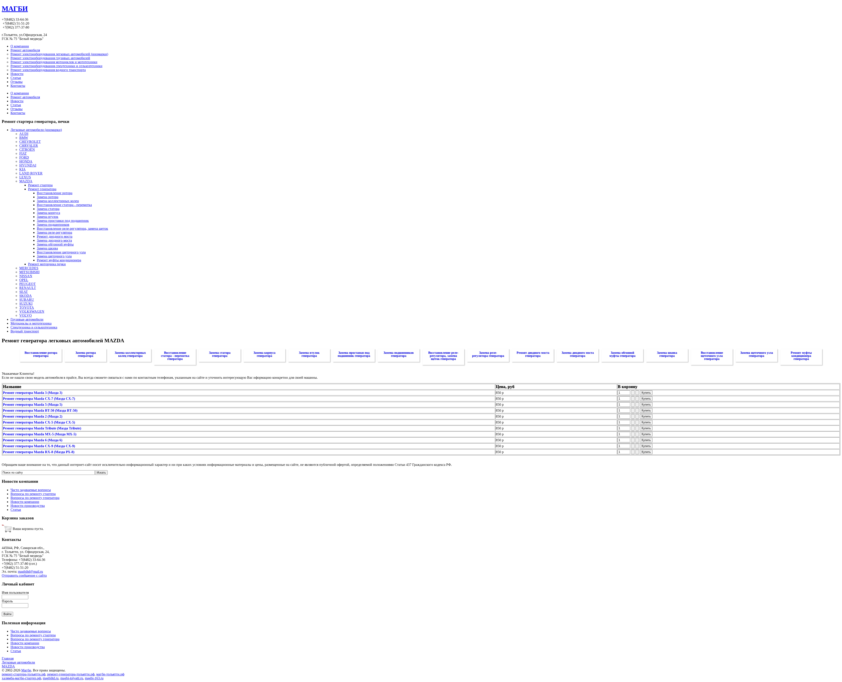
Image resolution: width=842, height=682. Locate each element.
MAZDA (25, 181)
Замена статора (48, 209)
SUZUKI (25, 303)
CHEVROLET (30, 142)
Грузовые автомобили (27, 319)
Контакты (18, 113)
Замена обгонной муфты (55, 244)
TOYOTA (26, 307)
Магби (26, 670)
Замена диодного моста (54, 240)
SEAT (23, 292)
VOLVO (25, 315)
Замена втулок (47, 217)
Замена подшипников (53, 224)
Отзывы (17, 109)
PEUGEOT (27, 284)
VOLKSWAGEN (31, 311)
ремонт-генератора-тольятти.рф (71, 674)
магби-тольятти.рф (110, 674)
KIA (22, 169)
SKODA (25, 296)
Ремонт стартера (40, 185)
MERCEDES (28, 268)
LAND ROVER (31, 173)
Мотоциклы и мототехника (31, 323)
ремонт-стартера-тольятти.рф (23, 674)
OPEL (23, 280)
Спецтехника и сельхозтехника (34, 327)
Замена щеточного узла (54, 256)
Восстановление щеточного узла (61, 252)
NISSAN (25, 276)
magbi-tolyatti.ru (71, 678)
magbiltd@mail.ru (30, 571)
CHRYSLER (28, 145)
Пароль (7, 601)
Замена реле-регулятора (54, 232)
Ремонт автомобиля (25, 97)
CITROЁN (27, 149)
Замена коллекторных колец (58, 201)
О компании (20, 93)
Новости (17, 101)
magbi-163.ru (94, 678)
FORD (24, 157)
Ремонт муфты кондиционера (59, 260)
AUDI (23, 134)
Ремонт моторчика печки (47, 264)
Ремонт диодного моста (54, 236)
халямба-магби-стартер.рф (21, 678)
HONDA (25, 161)
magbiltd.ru (51, 678)
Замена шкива (47, 248)
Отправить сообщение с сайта (24, 575)
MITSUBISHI (29, 272)
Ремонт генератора (42, 189)
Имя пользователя (15, 592)
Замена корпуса (48, 213)
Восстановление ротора (54, 193)
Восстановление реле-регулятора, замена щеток (72, 228)
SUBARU (26, 300)
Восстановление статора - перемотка (64, 205)
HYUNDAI (27, 165)
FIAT (23, 153)
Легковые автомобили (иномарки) (36, 130)
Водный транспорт (25, 331)
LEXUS (25, 177)
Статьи (16, 105)
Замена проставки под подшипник (63, 221)
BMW (23, 138)
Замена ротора (47, 197)
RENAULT (27, 288)
